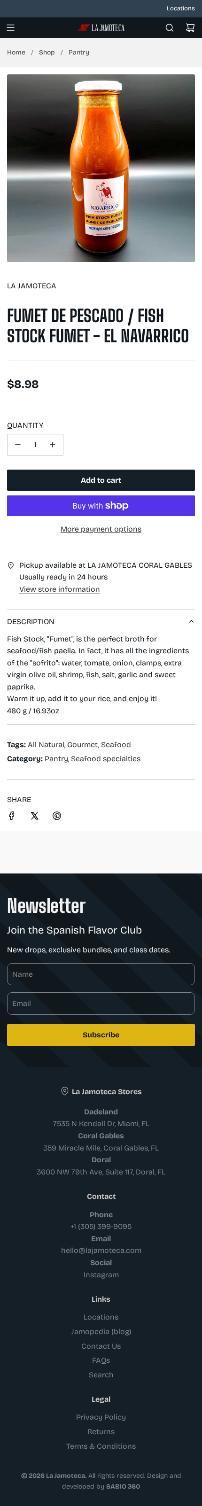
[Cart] (190, 27)
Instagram (101, 1274)
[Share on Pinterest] (57, 817)
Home (16, 52)
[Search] (169, 27)
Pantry (79, 52)
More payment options (101, 529)
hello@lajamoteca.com (101, 1250)
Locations (181, 8)
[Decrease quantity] (18, 444)
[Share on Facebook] (11, 817)
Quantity (25, 425)
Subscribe (101, 1034)
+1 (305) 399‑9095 (101, 1226)
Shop (47, 52)
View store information (59, 589)
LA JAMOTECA (31, 285)
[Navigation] (10, 27)
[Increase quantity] (52, 444)
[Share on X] (34, 817)
